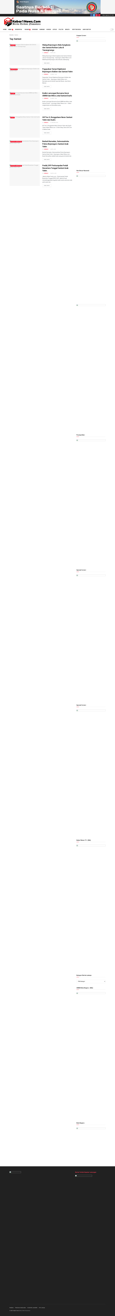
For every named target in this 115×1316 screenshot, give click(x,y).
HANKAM (42, 29)
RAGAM (27, 29)
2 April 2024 (53, 149)
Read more (47, 63)
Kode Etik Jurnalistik (32, 1307)
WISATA (67, 29)
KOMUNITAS (18, 29)
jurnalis (46, 52)
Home (4, 29)
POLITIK (61, 29)
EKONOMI (35, 29)
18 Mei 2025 (52, 52)
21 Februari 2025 (54, 122)
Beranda (11, 35)
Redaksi (11, 1307)
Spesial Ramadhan (16, 141)
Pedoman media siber (20, 1307)
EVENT (12, 117)
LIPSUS (55, 29)
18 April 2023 (53, 173)
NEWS (10, 29)
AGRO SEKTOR (87, 29)
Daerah (13, 45)
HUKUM (48, 29)
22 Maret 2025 (53, 98)
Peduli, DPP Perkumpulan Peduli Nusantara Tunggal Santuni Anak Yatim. (55, 168)
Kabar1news (16, 1310)
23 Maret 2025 (53, 74)
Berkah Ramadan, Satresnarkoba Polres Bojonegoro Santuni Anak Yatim (55, 144)
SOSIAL (13, 93)
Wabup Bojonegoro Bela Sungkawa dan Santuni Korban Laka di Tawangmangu (56, 47)
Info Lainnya (42, 1307)
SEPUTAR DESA (76, 29)
